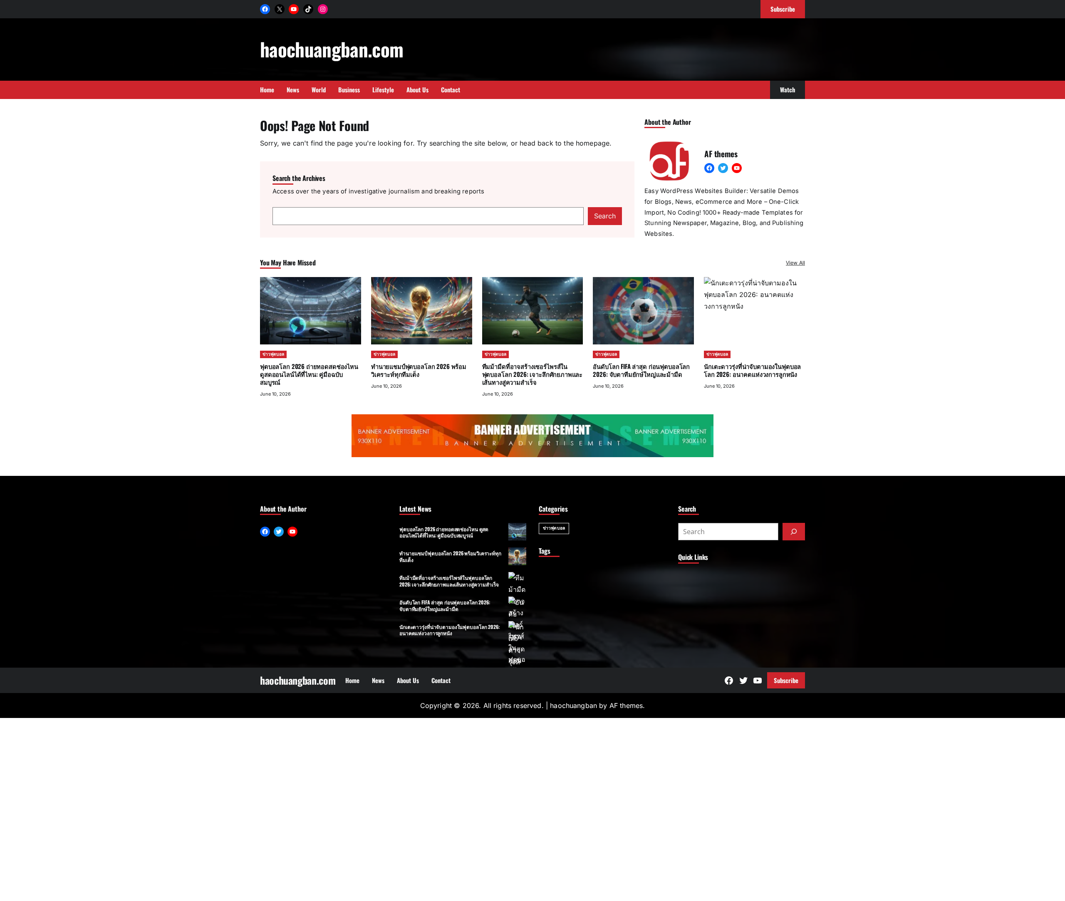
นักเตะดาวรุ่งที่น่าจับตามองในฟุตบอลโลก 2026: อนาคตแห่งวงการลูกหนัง (449, 629)
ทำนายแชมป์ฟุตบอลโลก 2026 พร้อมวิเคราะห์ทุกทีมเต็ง (418, 370)
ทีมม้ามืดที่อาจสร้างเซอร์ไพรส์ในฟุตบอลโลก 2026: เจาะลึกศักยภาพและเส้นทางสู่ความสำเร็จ (532, 373)
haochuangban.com (331, 49)
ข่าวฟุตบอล (273, 354)
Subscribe (786, 680)
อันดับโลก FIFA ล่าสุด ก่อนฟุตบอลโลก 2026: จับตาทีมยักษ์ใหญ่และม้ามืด (641, 370)
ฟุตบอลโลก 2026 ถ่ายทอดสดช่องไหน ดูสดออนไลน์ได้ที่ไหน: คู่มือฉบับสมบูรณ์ (309, 373)
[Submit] (794, 531)
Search (605, 216)
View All (795, 263)
